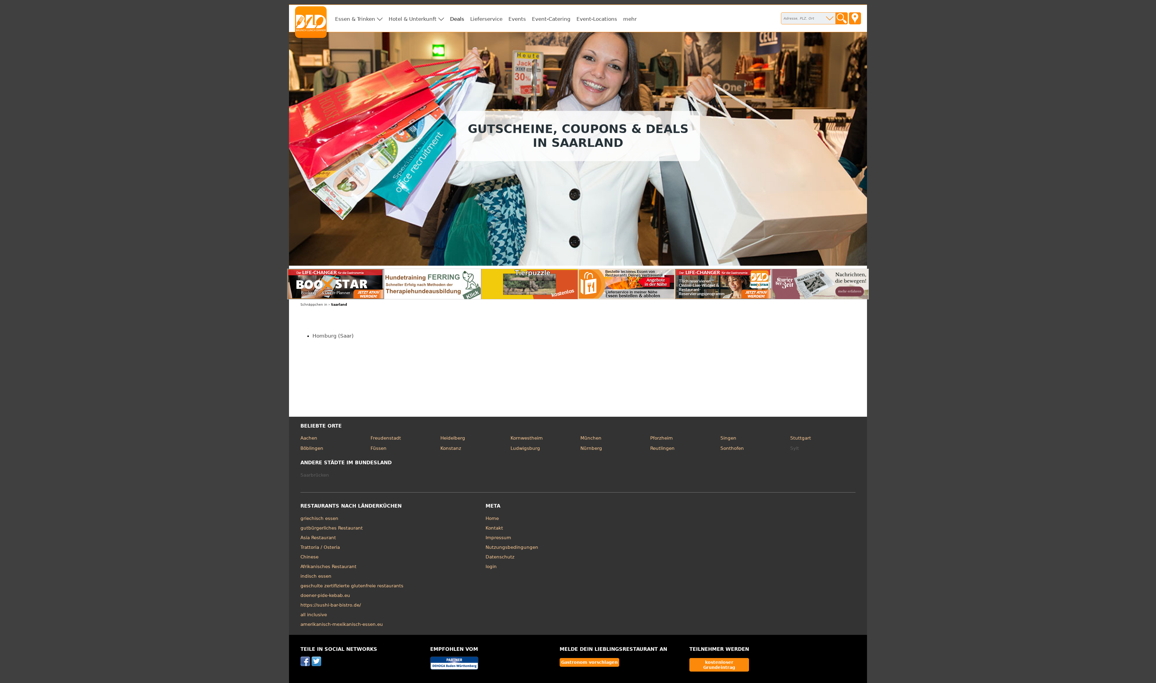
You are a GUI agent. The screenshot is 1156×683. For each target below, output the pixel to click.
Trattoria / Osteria (320, 547)
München (590, 438)
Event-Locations (596, 19)
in (313, 305)
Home (492, 518)
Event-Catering (551, 19)
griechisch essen (319, 518)
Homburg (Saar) (333, 336)
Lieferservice (486, 19)
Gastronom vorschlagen (589, 662)
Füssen (379, 448)
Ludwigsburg (525, 448)
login (491, 566)
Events (517, 19)
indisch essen (315, 576)
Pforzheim (661, 438)
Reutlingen (662, 448)
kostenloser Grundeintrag (719, 664)
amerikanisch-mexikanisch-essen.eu (341, 624)
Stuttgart (800, 438)
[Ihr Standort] (855, 18)
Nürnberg (591, 448)
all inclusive (313, 614)
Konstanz (450, 448)
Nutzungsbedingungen (512, 547)
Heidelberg (452, 438)
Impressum (498, 537)
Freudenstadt (386, 438)
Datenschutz (500, 557)
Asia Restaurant (318, 537)
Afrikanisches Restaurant (328, 566)
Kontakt (494, 528)
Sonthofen (732, 448)
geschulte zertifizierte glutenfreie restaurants (351, 586)
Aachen (308, 438)
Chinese (309, 557)
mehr (630, 19)
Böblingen (311, 448)
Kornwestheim (527, 438)
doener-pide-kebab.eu (325, 595)
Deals (457, 19)
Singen (728, 438)
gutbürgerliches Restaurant (331, 528)
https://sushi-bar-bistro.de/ (330, 605)
